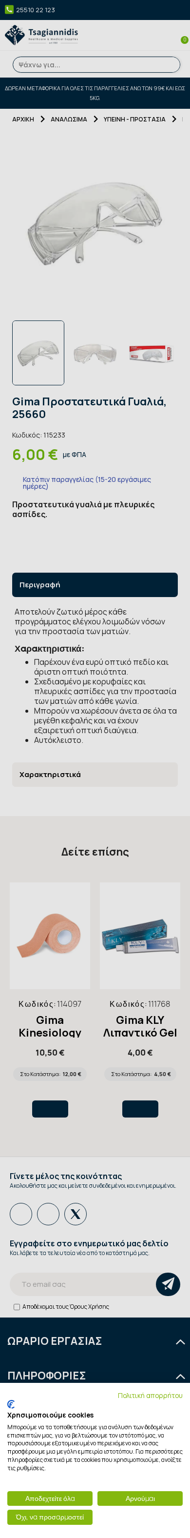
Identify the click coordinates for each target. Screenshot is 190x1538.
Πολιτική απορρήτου (150, 1395)
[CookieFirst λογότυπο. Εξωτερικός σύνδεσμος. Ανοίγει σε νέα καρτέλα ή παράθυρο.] (11, 1404)
